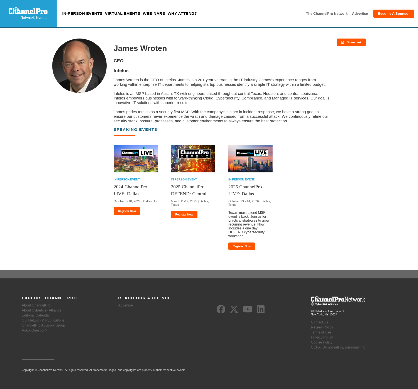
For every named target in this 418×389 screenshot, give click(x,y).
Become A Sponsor (394, 13)
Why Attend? (182, 13)
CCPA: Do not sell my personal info (338, 347)
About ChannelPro (36, 305)
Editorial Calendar (36, 315)
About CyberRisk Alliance (41, 310)
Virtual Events (122, 13)
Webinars (154, 13)
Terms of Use (321, 332)
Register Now (127, 211)
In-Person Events (82, 13)
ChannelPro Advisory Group (43, 325)
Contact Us (319, 322)
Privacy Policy (322, 337)
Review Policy (322, 327)
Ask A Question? (34, 330)
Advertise (360, 13)
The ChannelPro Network (327, 13)
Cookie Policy (321, 342)
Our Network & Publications (43, 320)
